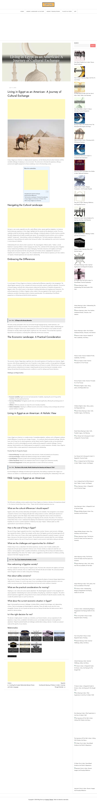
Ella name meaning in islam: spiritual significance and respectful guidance (83, 266)
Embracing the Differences (30, 195)
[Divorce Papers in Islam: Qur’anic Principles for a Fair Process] (84, 370)
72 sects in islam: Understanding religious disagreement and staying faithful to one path (84, 611)
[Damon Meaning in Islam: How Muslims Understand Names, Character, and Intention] (84, 319)
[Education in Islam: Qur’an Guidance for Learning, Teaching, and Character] (79, 211)
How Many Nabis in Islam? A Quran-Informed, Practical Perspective (83, 110)
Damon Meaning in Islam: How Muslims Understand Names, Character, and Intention (85, 331)
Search (76, 43)
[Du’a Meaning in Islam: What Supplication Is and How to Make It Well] (84, 702)
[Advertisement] (48, 27)
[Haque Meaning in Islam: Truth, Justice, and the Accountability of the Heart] (84, 573)
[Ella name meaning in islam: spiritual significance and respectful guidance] (79, 258)
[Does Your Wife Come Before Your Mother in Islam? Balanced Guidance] (79, 165)
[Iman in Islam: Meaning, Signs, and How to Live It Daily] (79, 71)
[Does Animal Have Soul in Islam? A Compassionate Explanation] (79, 149)
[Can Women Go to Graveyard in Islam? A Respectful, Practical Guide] (84, 445)
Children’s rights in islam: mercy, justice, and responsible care (84, 407)
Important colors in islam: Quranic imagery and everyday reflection (84, 789)
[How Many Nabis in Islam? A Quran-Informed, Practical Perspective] (79, 102)
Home (22, 11)
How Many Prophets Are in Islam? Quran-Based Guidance (84, 63)
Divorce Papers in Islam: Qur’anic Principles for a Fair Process (84, 382)
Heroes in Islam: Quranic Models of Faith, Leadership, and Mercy (84, 357)
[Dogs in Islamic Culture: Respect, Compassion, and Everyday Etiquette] (79, 180)
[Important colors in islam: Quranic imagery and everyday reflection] (84, 777)
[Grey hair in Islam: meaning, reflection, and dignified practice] (79, 196)
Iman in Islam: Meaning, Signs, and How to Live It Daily (84, 79)
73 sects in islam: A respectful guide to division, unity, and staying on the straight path (84, 688)
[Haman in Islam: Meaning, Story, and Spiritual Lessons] (79, 243)
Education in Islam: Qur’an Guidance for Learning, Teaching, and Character (84, 219)
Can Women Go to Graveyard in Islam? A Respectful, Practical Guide (84, 457)
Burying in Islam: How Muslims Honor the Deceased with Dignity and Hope (84, 125)
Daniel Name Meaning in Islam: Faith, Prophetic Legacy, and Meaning (83, 432)
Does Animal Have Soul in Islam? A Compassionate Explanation (82, 157)
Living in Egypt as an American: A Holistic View (35, 199)
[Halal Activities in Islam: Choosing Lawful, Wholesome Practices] (79, 134)
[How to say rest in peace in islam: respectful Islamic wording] (84, 625)
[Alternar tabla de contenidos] (46, 191)
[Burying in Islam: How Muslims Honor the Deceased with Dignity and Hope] (79, 118)
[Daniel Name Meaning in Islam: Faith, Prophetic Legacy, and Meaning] (84, 420)
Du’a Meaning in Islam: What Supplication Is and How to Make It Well (84, 714)
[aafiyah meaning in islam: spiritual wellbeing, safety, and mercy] (84, 650)
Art (75, 11)
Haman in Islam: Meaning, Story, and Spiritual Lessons (83, 250)
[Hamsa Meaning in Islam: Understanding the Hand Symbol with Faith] (84, 294)
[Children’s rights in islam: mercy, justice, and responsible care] (84, 395)
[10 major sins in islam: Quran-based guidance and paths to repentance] (84, 752)
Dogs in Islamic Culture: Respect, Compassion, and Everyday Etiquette (83, 188)
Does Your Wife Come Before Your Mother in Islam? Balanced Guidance (84, 172)
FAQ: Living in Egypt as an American (33, 200)
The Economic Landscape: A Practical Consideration (36, 197)
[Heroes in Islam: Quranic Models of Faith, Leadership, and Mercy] (84, 345)
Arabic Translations (53, 11)
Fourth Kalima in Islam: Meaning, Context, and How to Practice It (84, 234)
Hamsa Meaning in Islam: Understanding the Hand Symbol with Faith (84, 306)
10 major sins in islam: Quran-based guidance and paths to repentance (83, 764)
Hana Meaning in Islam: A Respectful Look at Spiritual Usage (84, 507)
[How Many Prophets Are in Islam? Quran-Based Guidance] (79, 56)
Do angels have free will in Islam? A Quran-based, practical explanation (83, 281)
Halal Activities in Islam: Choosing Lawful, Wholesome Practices (84, 141)
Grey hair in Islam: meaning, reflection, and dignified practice (84, 203)
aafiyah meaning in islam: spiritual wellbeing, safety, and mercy (82, 662)
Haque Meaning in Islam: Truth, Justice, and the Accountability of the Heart (84, 584)
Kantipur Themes (49, 799)
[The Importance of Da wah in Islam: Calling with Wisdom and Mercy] (84, 727)
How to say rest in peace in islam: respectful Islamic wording (82, 637)
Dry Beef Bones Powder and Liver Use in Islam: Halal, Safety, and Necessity (84, 94)
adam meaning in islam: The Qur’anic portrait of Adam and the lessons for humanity (83, 558)
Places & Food (67, 11)
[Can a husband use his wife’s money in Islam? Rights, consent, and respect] (84, 470)
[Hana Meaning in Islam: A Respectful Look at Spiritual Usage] (84, 495)
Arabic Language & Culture (35, 11)
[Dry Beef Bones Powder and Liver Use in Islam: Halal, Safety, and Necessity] (79, 87)
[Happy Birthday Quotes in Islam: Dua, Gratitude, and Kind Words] (84, 520)
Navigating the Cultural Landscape (32, 193)
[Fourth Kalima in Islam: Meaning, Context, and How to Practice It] (79, 227)
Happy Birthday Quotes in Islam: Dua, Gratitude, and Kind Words (83, 532)
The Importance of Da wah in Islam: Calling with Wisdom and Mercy (85, 739)
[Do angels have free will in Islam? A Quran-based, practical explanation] (79, 274)
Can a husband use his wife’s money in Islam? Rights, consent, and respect (84, 482)
